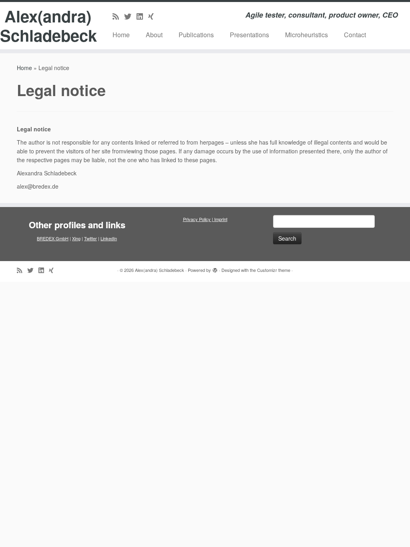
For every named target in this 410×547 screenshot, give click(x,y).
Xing (76, 238)
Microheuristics (306, 34)
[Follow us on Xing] (153, 16)
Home (121, 34)
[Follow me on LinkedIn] (142, 16)
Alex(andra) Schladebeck (48, 25)
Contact (355, 34)
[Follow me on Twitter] (130, 16)
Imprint (220, 219)
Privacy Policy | (198, 219)
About (154, 34)
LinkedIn (108, 238)
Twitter (90, 238)
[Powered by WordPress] (215, 268)
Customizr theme (273, 270)
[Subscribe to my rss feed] (118, 16)
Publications (196, 34)
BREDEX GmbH (52, 238)
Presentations (249, 34)
